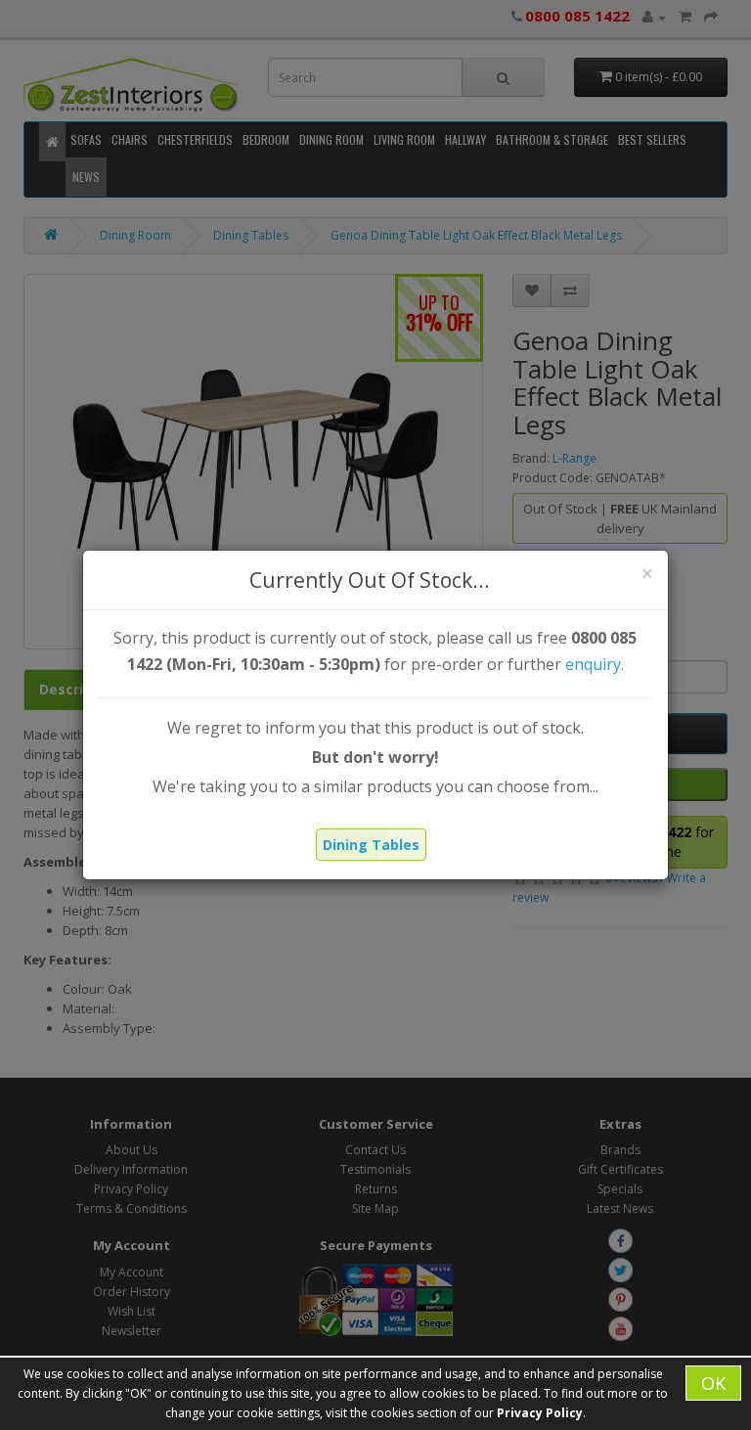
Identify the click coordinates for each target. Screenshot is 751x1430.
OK (713, 1383)
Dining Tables (371, 844)
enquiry (593, 664)
